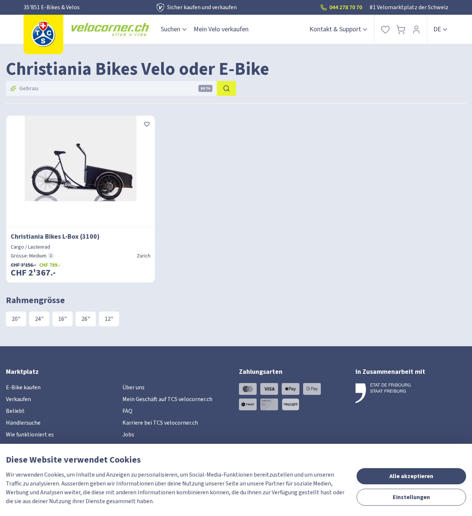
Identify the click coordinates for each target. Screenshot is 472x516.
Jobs (128, 435)
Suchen (170, 29)
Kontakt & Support (335, 29)
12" (109, 319)
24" (39, 319)
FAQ (127, 411)
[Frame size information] (51, 255)
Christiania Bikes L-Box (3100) (55, 236)
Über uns (133, 387)
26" (85, 319)
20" (16, 319)
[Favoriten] (385, 29)
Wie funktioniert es (30, 435)
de (437, 29)
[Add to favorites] (147, 124)
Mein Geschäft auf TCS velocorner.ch (167, 399)
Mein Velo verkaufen (221, 29)
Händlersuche (23, 423)
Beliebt (15, 411)
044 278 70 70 (345, 7)
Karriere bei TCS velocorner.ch (160, 423)
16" (62, 319)
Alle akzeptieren (411, 476)
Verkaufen (18, 399)
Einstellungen (411, 497)
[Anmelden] (416, 29)
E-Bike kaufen (23, 387)
